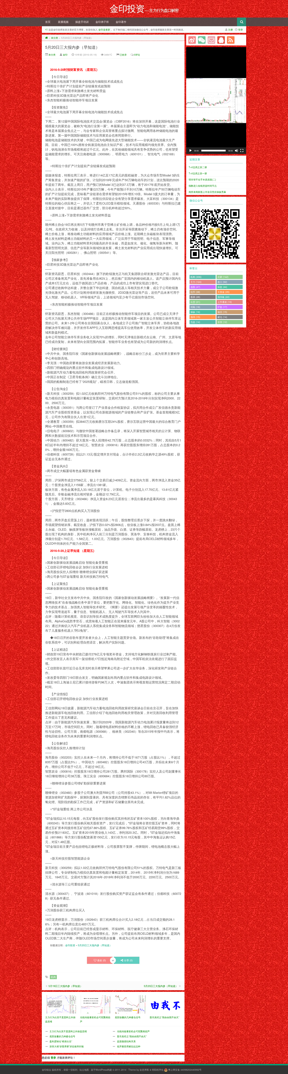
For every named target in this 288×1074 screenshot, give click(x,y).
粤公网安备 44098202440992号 (185, 1069)
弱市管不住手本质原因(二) (202, 179)
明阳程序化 (158, 1069)
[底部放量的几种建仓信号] (130, 1004)
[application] (216, 100)
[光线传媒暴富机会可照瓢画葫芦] (95, 1004)
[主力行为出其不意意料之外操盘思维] (61, 1004)
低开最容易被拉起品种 (128, 1046)
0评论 (137, 54)
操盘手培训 (82, 22)
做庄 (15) (222, 312)
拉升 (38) (195, 292)
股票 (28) (195, 297)
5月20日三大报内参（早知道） (72, 47)
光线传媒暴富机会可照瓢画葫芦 (133, 1031)
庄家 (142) (223, 277)
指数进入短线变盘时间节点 (203, 185)
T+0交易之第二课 (198, 167)
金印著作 (121, 22)
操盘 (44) (222, 287)
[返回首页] (46, 37)
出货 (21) (195, 302)
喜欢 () (101, 960)
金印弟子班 (102, 22)
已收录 (123, 54)
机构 (53, 977)
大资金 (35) (224, 292)
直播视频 (63, 22)
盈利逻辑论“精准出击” (61, 1041)
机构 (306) (196, 277)
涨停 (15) (195, 317)
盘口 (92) (222, 282)
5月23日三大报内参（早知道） (161, 986)
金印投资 (70, 945)
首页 (47, 22)
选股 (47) (195, 287)
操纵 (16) (195, 312)
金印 (65, 54)
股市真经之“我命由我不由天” (132, 1036)
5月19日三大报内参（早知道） (65, 986)
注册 (230, 29)
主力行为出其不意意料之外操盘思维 (68, 1031)
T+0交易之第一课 (198, 173)
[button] (216, 100)
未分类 (54, 37)
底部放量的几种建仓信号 (62, 1036)
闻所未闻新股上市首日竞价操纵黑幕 (207, 192)
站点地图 (84, 1069)
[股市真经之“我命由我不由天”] (165, 1004)
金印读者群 (104, 29)
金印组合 (46, 1069)
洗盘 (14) (195, 322)
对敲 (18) (195, 307)
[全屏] (242, 150)
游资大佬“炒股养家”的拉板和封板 (67, 1046)
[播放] (190, 150)
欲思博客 (144, 1069)
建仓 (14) (222, 317)
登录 (240, 29)
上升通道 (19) (225, 302)
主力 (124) (196, 282)
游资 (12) (222, 322)
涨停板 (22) (224, 297)
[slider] (213, 150)
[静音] (236, 150)
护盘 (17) (222, 307)
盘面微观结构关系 (126, 1041)
